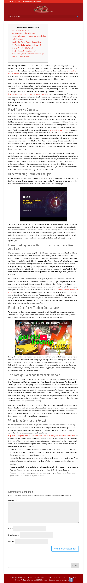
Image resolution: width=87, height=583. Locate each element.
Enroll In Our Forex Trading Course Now (26, 42)
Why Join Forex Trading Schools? (23, 51)
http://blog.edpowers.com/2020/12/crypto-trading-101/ (28, 94)
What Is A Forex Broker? (20, 57)
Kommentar (13, 500)
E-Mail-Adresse (13, 535)
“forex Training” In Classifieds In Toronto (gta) (28, 54)
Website (11, 542)
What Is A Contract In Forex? (22, 48)
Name (10, 528)
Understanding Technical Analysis (24, 33)
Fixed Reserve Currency (20, 30)
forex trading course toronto (60, 130)
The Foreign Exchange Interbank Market (26, 45)
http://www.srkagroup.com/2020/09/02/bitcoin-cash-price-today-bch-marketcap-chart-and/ (41, 435)
